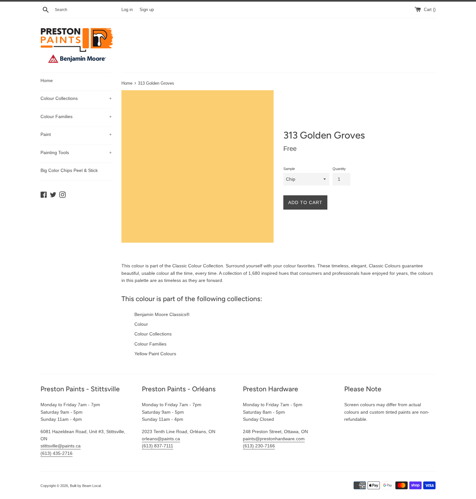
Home (46, 80)
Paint (76, 134)
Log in (127, 9)
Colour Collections (76, 98)
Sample (289, 169)
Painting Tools (76, 152)
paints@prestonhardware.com (274, 438)
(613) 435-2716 (56, 453)
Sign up (147, 9)
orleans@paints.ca (161, 438)
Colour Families (76, 116)
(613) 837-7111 (157, 445)
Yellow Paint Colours (155, 353)
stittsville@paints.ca (60, 445)
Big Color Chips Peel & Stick (69, 170)
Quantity (339, 169)
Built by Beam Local (85, 486)
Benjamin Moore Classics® (161, 314)
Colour (141, 324)
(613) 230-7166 (259, 445)
